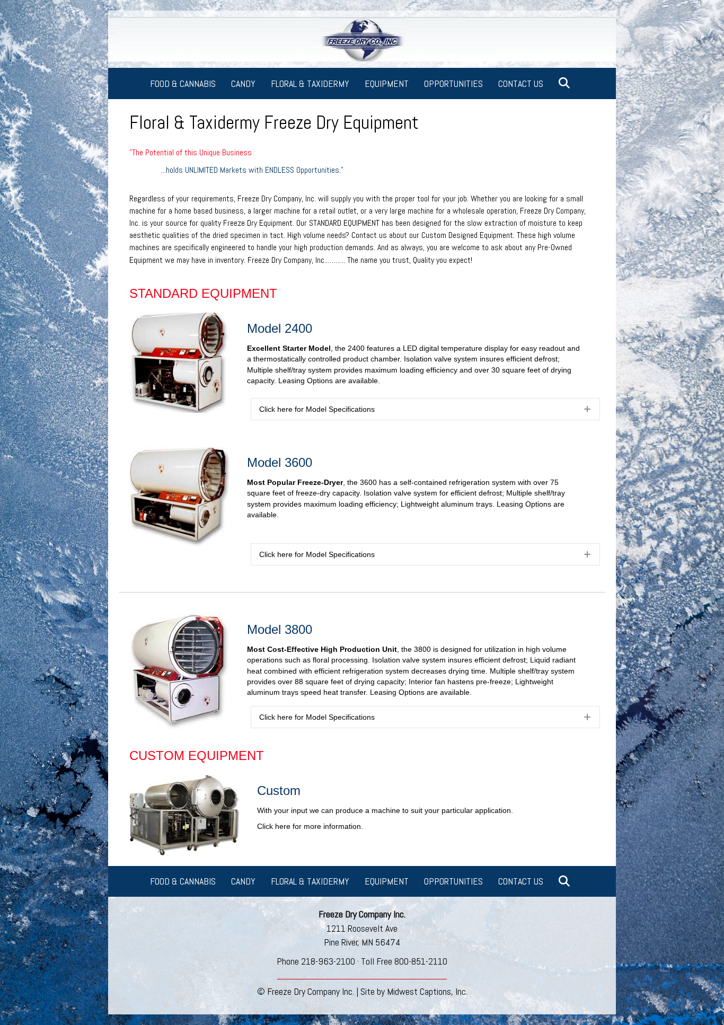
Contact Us (520, 83)
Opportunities (453, 83)
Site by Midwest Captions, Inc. (413, 991)
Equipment (387, 83)
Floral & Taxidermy (310, 83)
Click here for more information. (310, 826)
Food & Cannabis (183, 83)
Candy (243, 83)
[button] (566, 83)
